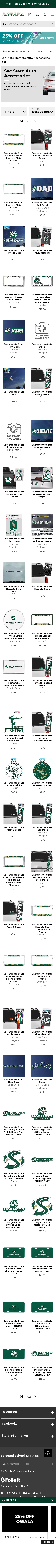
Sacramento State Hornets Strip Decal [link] (14, 589)
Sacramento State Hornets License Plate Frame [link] (42, 636)
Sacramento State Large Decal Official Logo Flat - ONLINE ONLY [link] (42, 1177)
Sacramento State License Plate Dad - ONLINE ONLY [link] (42, 1269)
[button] (28, 4)
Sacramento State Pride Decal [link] (14, 1033)
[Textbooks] (29, 14)
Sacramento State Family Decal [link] (42, 393)
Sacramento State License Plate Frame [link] (14, 205)
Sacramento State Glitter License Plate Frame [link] (14, 447)
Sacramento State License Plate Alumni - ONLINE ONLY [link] (14, 1270)
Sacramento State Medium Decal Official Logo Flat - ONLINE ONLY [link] (42, 1371)
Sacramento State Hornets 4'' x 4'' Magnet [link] (42, 494)
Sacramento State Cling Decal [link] (14, 540)
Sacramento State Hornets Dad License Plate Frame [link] (42, 928)
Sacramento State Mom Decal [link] (14, 345)
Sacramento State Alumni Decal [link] (42, 251)
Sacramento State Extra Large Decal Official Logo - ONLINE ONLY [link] (42, 1131)
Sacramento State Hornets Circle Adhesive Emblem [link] (14, 636)
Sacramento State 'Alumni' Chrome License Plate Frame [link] (14, 157)
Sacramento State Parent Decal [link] (14, 925)
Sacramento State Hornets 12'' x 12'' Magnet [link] (14, 494)
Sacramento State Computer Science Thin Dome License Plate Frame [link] (13, 879)
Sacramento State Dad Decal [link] (42, 203)
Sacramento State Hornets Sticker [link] (14, 784)
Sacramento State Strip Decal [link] (14, 1080)
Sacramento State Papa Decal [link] (42, 828)
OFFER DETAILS (37, 1537)
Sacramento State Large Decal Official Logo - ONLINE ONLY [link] (14, 1224)
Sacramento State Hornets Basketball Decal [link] (42, 738)
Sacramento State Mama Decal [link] (14, 828)
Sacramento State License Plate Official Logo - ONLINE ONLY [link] (42, 1325)
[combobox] (28, 1464)
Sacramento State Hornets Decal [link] (14, 251)
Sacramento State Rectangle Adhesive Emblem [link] (14, 683)
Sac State (20, 1455)
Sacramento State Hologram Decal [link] (42, 540)
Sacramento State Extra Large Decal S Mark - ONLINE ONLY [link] (14, 1177)
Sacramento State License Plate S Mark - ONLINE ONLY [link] (14, 1371)
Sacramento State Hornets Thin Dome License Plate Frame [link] (42, 299)
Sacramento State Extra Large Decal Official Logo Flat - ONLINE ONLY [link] (14, 1131)
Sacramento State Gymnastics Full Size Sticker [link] (14, 738)
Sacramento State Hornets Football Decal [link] (42, 155)
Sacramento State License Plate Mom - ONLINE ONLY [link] (14, 1325)
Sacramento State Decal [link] (42, 345)
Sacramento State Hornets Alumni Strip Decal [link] (42, 877)
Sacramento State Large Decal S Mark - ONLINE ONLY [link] (42, 1224)
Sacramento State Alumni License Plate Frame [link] (14, 297)
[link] (45, 14)
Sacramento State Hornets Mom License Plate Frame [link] (14, 978)
